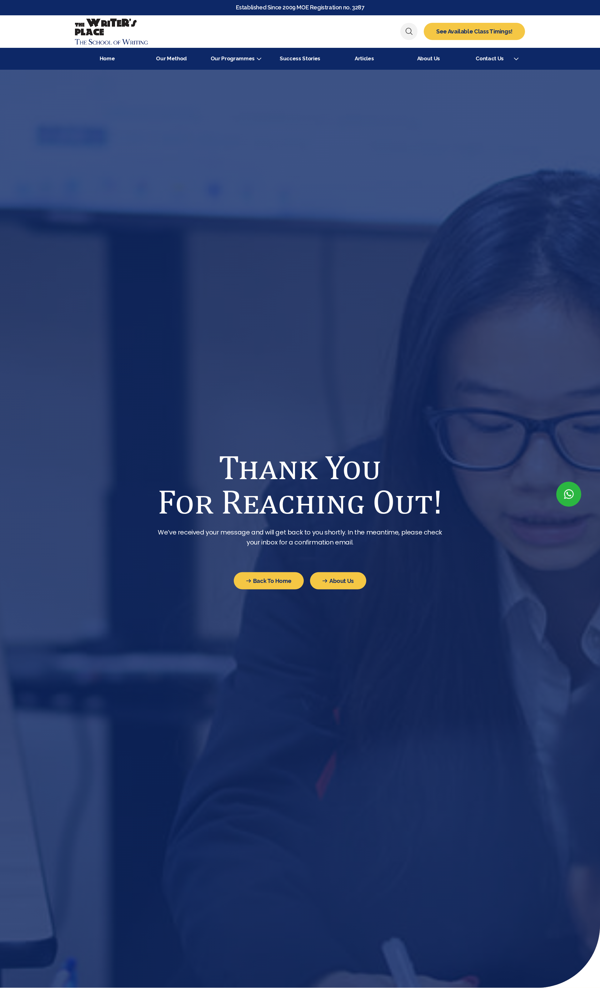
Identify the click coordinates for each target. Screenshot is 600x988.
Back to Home (272, 580)
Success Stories (300, 58)
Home (107, 58)
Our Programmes (233, 58)
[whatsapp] (568, 494)
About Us (428, 58)
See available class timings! (474, 31)
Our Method (171, 58)
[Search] (409, 31)
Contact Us (490, 58)
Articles (364, 58)
